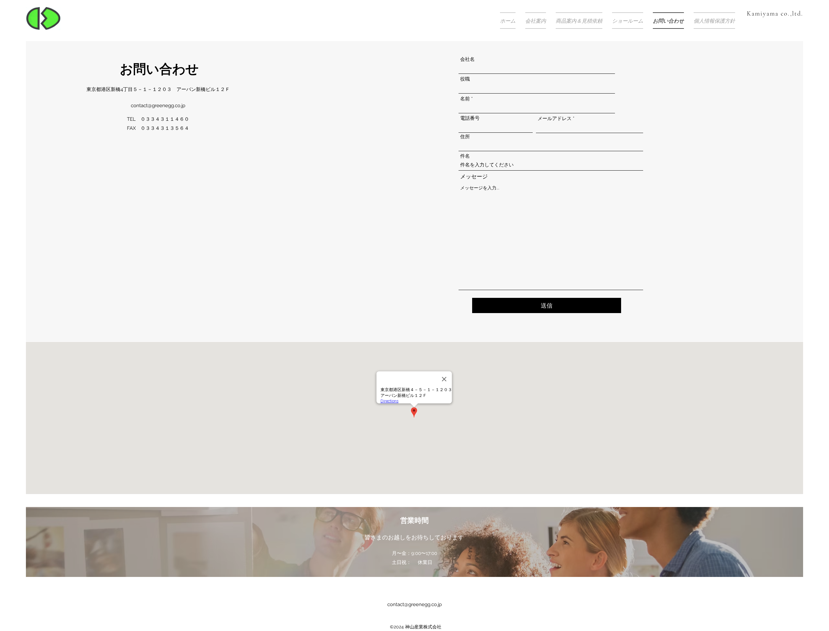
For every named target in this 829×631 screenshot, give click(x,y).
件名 (465, 156)
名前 (465, 98)
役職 (465, 79)
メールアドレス (555, 118)
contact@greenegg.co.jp (158, 105)
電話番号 (470, 118)
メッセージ (474, 176)
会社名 (467, 59)
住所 (465, 136)
